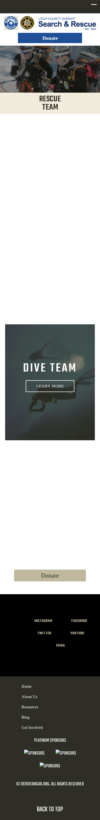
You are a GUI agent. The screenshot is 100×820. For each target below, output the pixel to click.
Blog (25, 717)
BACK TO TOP (50, 809)
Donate (50, 38)
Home (27, 686)
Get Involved (32, 727)
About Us (29, 697)
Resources (30, 707)
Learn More (50, 386)
